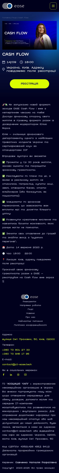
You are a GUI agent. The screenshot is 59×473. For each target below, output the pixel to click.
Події (14, 18)
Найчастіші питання (30, 321)
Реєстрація (29, 83)
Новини (30, 313)
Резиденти (29, 302)
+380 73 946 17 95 (15, 353)
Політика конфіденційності (30, 325)
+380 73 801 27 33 (16, 349)
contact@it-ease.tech (17, 364)
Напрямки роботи (30, 305)
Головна (6, 18)
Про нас (30, 317)
